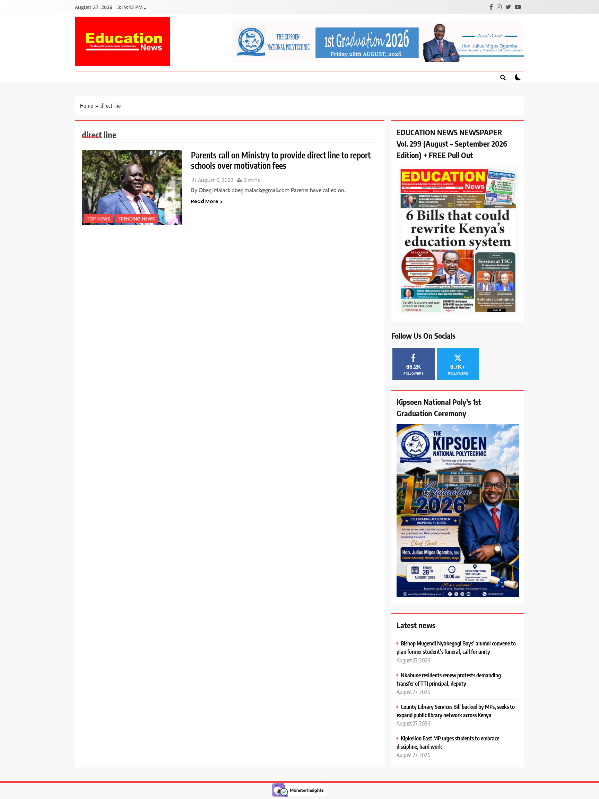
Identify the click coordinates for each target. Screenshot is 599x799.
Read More (204, 201)
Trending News (136, 219)
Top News (98, 219)
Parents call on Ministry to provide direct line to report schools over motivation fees (281, 160)
